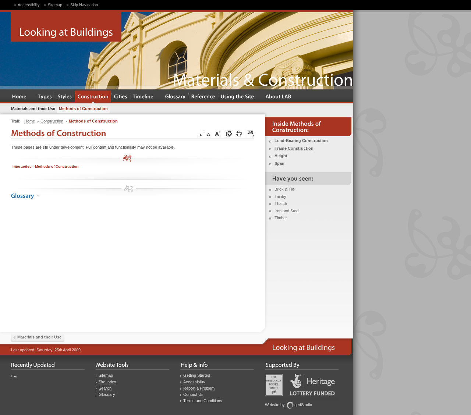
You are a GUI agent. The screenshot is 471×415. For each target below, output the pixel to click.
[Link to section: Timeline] (143, 97)
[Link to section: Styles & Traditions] (65, 97)
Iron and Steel (287, 211)
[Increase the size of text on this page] (217, 134)
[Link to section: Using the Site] (237, 97)
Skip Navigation (84, 5)
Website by (275, 404)
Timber (281, 218)
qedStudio (303, 404)
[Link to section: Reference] (203, 97)
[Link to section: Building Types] (45, 97)
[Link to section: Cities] (120, 97)
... (15, 375)
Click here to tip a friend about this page (251, 134)
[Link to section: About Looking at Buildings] (278, 97)
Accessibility (29, 5)
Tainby (280, 196)
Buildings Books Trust (274, 385)
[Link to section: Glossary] (175, 97)
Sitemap (55, 5)
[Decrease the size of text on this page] (201, 134)
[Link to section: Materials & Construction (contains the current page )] (93, 97)
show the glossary (38, 196)
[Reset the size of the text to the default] (209, 134)
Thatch (281, 203)
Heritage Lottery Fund (312, 385)
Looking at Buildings (66, 27)
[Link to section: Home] (19, 97)
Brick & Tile (285, 189)
